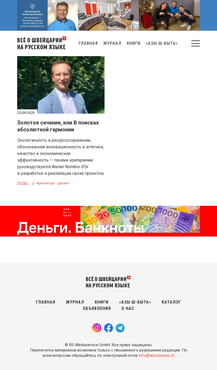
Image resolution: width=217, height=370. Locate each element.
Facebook (108, 327)
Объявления (97, 308)
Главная (88, 43)
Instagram (96, 327)
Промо (23, 183)
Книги (134, 43)
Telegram (120, 327)
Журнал (112, 43)
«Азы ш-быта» (162, 43)
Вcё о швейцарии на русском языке (41, 43)
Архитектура (45, 183)
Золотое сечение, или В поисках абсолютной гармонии (58, 126)
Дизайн (63, 183)
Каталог (171, 302)
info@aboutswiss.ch (157, 355)
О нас (127, 308)
